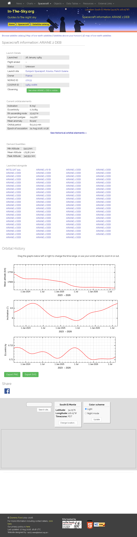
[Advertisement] (68, 449)
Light (89, 409)
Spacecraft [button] (44, 3)
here (28, 527)
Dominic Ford (16, 517)
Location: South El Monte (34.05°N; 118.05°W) (107, 9)
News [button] (19, 3)
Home (12, 24)
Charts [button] (30, 3)
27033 (29, 80)
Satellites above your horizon (67, 35)
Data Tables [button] (72, 3)
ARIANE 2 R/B (43, 169)
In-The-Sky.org (21, 11)
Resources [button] (88, 3)
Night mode (93, 413)
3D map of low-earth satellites (97, 35)
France (29, 75)
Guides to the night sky (22, 17)
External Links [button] (105, 3)
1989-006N (31, 85)
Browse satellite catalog (14, 35)
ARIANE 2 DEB (73, 169)
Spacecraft (23, 24)
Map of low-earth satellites (39, 35)
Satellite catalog (41, 24)
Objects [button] (58, 3)
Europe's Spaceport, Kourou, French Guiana (47, 71)
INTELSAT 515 (13, 169)
